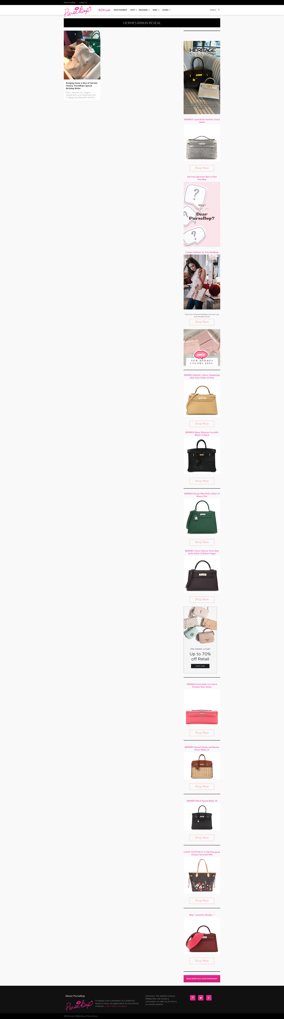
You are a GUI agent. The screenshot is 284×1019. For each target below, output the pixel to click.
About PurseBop (69, 2)
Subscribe (180, 1015)
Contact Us (83, 2)
